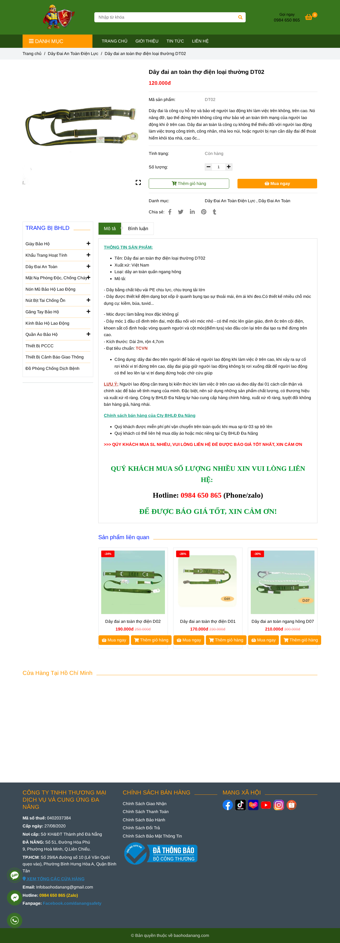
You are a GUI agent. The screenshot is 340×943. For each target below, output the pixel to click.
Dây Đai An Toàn (274, 200)
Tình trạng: (159, 153)
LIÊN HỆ (200, 41)
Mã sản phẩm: (162, 99)
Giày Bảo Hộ (38, 244)
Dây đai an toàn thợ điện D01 (208, 621)
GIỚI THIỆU (147, 41)
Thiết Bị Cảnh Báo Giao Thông (55, 357)
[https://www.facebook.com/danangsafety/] (228, 805)
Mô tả (110, 228)
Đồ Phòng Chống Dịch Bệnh (52, 368)
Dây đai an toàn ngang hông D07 (283, 621)
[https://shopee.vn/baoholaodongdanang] (291, 805)
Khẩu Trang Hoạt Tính (46, 255)
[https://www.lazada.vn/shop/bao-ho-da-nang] (253, 805)
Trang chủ (32, 53)
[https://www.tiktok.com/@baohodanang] (240, 805)
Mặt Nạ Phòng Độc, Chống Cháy (56, 278)
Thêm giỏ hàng (191, 183)
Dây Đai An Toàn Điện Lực (73, 53)
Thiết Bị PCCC (40, 346)
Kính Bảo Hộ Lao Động (47, 323)
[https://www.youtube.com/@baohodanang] (266, 805)
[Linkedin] (192, 212)
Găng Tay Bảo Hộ (42, 312)
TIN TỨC (175, 41)
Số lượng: (159, 167)
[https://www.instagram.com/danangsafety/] (279, 805)
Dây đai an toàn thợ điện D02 (133, 621)
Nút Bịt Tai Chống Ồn (45, 300)
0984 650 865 (287, 20)
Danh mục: (159, 200)
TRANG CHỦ (115, 41)
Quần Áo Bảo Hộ (42, 334)
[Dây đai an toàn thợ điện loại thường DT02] (56, 17)
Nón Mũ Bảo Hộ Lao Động (50, 289)
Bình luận (138, 228)
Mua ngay (279, 183)
